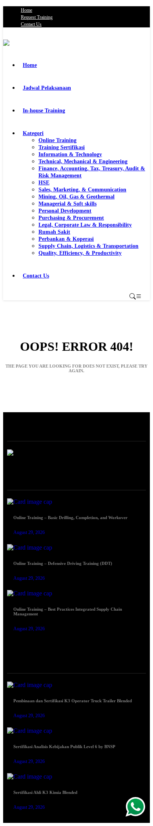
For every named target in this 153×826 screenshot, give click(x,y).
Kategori (33, 133)
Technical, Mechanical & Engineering (83, 161)
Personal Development (64, 211)
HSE (43, 183)
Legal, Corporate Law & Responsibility (85, 225)
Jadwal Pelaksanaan (47, 88)
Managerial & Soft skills (67, 204)
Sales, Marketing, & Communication (82, 190)
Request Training (37, 17)
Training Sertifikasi (61, 147)
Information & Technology (70, 154)
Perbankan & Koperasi (66, 239)
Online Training (57, 140)
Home (26, 10)
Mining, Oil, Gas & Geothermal (76, 197)
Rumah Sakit (54, 232)
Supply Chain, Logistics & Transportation (88, 246)
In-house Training (44, 111)
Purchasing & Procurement (71, 218)
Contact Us (31, 24)
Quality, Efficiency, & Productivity (80, 253)
